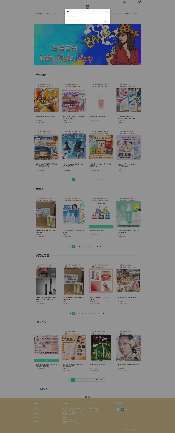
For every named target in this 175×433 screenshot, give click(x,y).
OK (106, 21)
